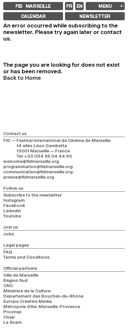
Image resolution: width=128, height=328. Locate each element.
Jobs (8, 233)
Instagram (14, 200)
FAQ (7, 251)
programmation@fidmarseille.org (38, 166)
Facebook (14, 205)
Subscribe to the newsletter (32, 195)
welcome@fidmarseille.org (31, 161)
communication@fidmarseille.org (38, 171)
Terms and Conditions (26, 257)
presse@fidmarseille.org (28, 177)
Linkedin (12, 210)
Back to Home (22, 78)
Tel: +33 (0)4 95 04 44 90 (44, 156)
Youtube (12, 215)
